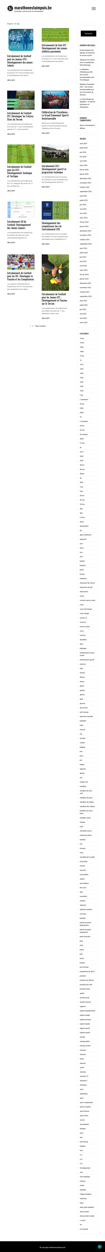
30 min (82, 430)
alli (81, 530)
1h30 (81, 373)
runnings (83, 1050)
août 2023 (83, 301)
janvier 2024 (84, 279)
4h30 (81, 482)
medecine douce (86, 835)
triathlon (83, 1146)
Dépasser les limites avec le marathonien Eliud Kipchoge (87, 62)
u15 (81, 1164)
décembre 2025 (85, 178)
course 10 (83, 618)
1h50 (81, 391)
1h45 (81, 386)
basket (82, 561)
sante (82, 1059)
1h (81, 360)
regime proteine (85, 1020)
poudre (82, 963)
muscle (82, 866)
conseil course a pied (87, 600)
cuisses (83, 635)
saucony (83, 1063)
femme (82, 673)
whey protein (84, 1212)
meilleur (83, 840)
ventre (82, 1185)
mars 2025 (83, 218)
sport (82, 1098)
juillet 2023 (84, 305)
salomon (83, 1054)
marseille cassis (86, 831)
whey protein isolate (87, 1216)
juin (81, 760)
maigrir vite (84, 782)
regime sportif (85, 1033)
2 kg (81, 395)
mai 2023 (83, 314)
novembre (83, 896)
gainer (82, 686)
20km (82, 413)
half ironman (84, 712)
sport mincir (84, 1116)
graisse (82, 703)
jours (81, 756)
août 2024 (83, 248)
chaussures (84, 592)
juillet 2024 (84, 253)
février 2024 (84, 275)
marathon (83, 786)
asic (81, 544)
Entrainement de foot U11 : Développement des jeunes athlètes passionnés (54, 48)
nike (81, 892)
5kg (81, 509)
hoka (81, 725)
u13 (81, 1159)
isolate (82, 743)
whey (82, 1203)
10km (82, 352)
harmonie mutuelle (86, 716)
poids (82, 958)
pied (81, 945)
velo (81, 1172)
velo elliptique (85, 1177)
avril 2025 (83, 213)
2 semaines (84, 399)
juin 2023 (83, 309)
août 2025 (83, 196)
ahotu (82, 522)
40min (82, 474)
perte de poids (85, 937)
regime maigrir (85, 1015)
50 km (82, 496)
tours (81, 1133)
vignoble (83, 1190)
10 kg (82, 338)
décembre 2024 (85, 231)
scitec (82, 1068)
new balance (84, 883)
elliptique (83, 648)
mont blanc (84, 861)
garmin (82, 695)
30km (82, 439)
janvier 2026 (84, 174)
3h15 (81, 452)
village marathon (85, 1194)
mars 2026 (83, 165)
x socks (82, 1220)
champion (83, 578)
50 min (82, 500)
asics (82, 548)
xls (81, 1225)
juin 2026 (83, 152)
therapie (83, 1129)
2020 (81, 408)
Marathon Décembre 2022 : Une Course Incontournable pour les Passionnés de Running (87, 89)
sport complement (86, 1102)
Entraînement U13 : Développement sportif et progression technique (54, 169)
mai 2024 (83, 261)
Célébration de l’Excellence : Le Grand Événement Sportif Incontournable (55, 115)
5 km (81, 491)
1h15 (81, 365)
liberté (82, 773)
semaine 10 (84, 1076)
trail (81, 1137)
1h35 (81, 378)
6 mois (82, 517)
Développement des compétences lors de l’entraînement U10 (52, 226)
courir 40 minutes (86, 609)
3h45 (81, 461)
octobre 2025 (84, 187)
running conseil (85, 1046)
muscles (83, 870)
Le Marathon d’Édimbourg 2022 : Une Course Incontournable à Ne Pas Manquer (87, 74)
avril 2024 (83, 266)
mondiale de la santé (87, 857)
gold (81, 699)
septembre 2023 (86, 296)
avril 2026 (83, 161)
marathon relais (85, 818)
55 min (82, 504)
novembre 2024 (85, 235)
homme (82, 730)
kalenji (82, 765)
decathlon (83, 640)
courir (82, 605)
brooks (82, 574)
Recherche (88, 34)
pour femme (84, 967)
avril (81, 557)
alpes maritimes (85, 535)
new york (83, 888)
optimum (83, 905)
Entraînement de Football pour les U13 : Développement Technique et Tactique (19, 171)
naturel (82, 879)
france (82, 682)
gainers (82, 690)
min (81, 844)
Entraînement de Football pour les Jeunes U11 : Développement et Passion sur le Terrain (54, 298)
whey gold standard (87, 1207)
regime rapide (85, 1024)
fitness (82, 677)
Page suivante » (40, 326)
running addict (85, 1041)
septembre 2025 (86, 192)
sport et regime (85, 1107)
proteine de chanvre (87, 980)
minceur (82, 848)
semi (81, 1089)
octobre (82, 901)
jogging (82, 747)
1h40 (81, 382)
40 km (82, 465)
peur (81, 941)
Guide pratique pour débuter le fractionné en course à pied (87, 52)
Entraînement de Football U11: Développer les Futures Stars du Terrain (20, 116)
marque (82, 822)
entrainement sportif (87, 660)
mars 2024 (83, 270)
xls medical (84, 1229)
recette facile (84, 998)
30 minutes (84, 434)
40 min (82, 469)
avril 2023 (83, 318)
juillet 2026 (84, 148)
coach (82, 596)
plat (81, 954)
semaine (83, 1072)
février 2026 (84, 170)
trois (81, 1150)
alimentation (84, 526)
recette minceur (85, 1002)
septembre (84, 1094)
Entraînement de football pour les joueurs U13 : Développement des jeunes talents (20, 60)
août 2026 (83, 144)
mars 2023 (83, 323)
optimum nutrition (86, 909)
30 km (82, 426)
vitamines (83, 1199)
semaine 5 (83, 1081)
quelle (82, 993)
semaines (83, 1085)
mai (81, 778)
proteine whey (85, 989)
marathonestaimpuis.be (33, 7)
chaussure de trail (86, 587)
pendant (83, 918)
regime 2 (83, 1006)
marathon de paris (86, 798)
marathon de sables (87, 802)
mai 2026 (83, 157)
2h (81, 417)
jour (81, 751)
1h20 (81, 369)
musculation (84, 874)
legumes (83, 769)
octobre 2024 (84, 240)
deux (81, 644)
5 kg (81, 487)
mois (81, 853)
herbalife (83, 721)
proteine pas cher (86, 985)
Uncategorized (85, 1168)
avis (81, 552)
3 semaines (84, 421)
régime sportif (85, 1028)
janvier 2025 (84, 226)
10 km (82, 343)
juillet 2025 (84, 200)
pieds (82, 950)
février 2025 (84, 222)
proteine (83, 976)
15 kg (82, 356)
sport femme (84, 1111)
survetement (84, 1124)
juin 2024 (83, 257)
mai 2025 (83, 209)
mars (81, 827)
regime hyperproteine (87, 1011)
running (82, 1037)
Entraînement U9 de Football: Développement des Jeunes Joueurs (19, 224)
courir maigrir (84, 613)
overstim (83, 914)
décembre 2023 (85, 283)
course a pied (85, 627)
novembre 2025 (85, 183)
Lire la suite (11, 80)
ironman (82, 738)
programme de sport (87, 971)
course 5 (83, 622)
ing (81, 734)
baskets (83, 565)
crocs (82, 631)
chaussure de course (87, 583)
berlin (82, 570)
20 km (82, 404)
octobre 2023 (84, 292)
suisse (82, 1120)
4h (81, 478)
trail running (84, 1142)
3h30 (81, 456)
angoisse (83, 539)
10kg (81, 347)
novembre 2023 (85, 288)
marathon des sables (87, 806)
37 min (82, 443)
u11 (81, 1155)
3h (81, 448)
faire (81, 668)
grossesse (84, 708)
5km (81, 513)
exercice (83, 664)
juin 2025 (83, 205)
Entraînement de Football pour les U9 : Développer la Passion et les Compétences (20, 276)
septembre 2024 (86, 244)
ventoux (82, 1181)
